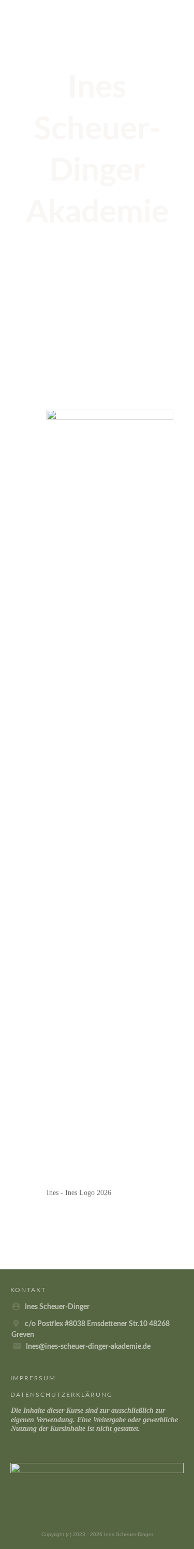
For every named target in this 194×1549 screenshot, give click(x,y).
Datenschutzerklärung (61, 1395)
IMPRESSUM (33, 1378)
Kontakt (28, 1290)
